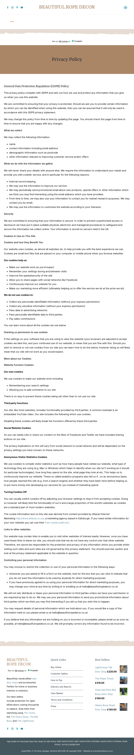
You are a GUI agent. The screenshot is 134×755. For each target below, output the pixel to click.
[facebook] (8, 7)
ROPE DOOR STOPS (65, 741)
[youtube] (22, 7)
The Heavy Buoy (19, 716)
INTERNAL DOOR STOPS (102, 741)
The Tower (29, 713)
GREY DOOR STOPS (82, 741)
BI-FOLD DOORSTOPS (71, 744)
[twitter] (17, 729)
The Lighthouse (25, 721)
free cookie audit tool (57, 522)
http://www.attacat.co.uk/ (30, 518)
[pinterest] (17, 7)
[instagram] (12, 7)
